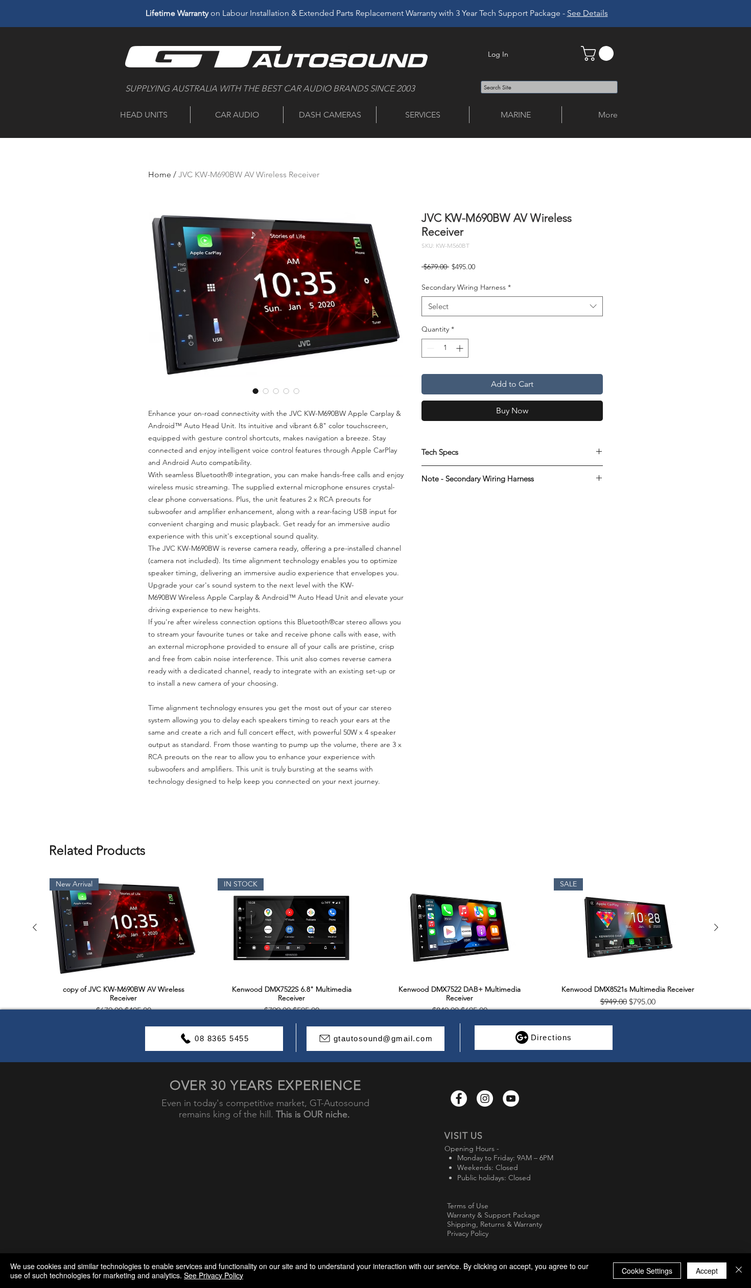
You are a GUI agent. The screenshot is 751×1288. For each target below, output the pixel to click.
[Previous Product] (35, 927)
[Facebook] (459, 1098)
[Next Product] (716, 927)
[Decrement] (429, 348)
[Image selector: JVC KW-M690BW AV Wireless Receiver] (255, 391)
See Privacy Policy (213, 1275)
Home (159, 174)
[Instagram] (485, 1098)
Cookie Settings (647, 1271)
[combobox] (512, 306)
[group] (375, 950)
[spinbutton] (445, 348)
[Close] (739, 1270)
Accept (707, 1271)
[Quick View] (459, 927)
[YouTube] (511, 1098)
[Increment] (460, 348)
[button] (599, 53)
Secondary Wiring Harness (466, 287)
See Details (587, 13)
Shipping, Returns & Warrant (493, 1224)
